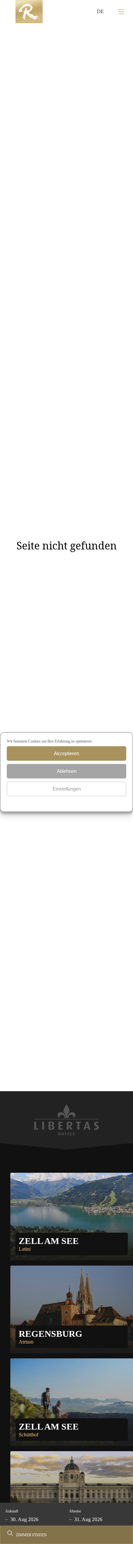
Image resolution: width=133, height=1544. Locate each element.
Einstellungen (67, 788)
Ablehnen (67, 771)
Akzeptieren (66, 753)
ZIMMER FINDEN (31, 1535)
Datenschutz (54, 801)
